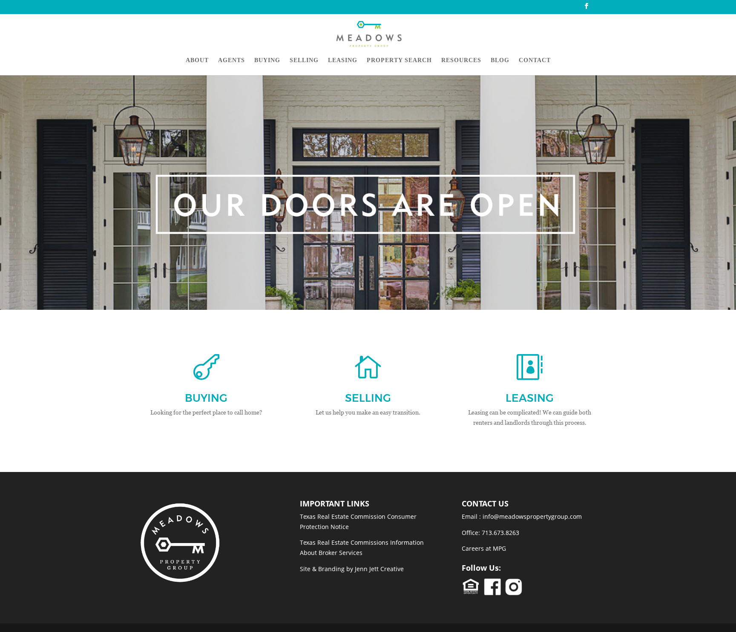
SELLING (304, 60)
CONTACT (535, 60)
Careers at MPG (484, 548)
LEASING (342, 60)
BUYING (267, 60)
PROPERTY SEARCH (399, 60)
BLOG (500, 60)
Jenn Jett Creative (379, 569)
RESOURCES (461, 60)
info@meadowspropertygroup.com (532, 516)
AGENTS (231, 60)
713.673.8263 (500, 533)
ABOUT (197, 60)
